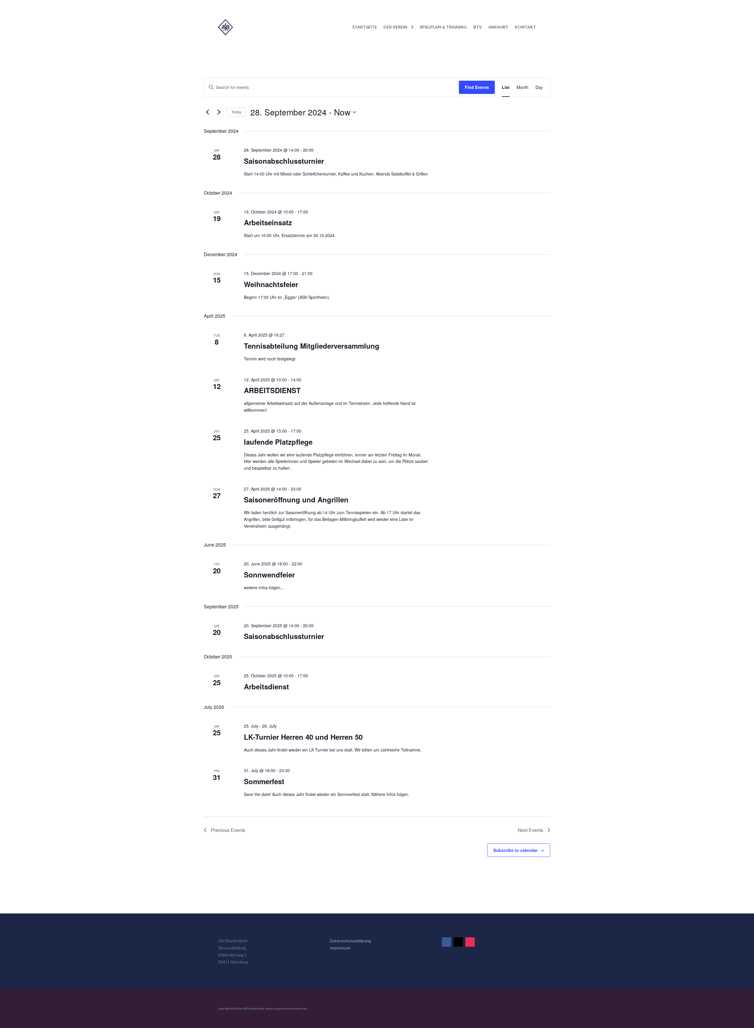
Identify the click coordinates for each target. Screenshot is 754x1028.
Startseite (364, 26)
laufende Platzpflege (278, 442)
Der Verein (395, 26)
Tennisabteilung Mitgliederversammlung (311, 346)
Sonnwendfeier (269, 575)
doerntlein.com (297, 1008)
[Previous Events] (207, 112)
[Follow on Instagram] (470, 942)
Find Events (477, 87)
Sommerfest (264, 781)
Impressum (340, 947)
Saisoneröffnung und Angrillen (296, 499)
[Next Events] (218, 112)
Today (236, 111)
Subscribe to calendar (515, 850)
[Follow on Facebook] (446, 942)
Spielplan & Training (443, 26)
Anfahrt (498, 26)
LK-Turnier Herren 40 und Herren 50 (303, 737)
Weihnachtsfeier (271, 284)
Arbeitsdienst (266, 686)
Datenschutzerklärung (350, 940)
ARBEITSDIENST (272, 390)
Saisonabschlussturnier (284, 161)
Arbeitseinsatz (268, 222)
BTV (477, 26)
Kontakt (525, 26)
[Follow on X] (458, 942)
